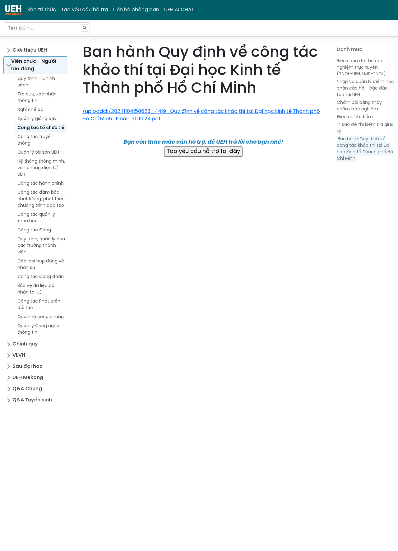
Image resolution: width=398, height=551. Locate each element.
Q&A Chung (27, 388)
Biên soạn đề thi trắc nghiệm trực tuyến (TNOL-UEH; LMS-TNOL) (361, 67)
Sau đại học (27, 366)
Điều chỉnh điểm (355, 117)
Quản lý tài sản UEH (38, 152)
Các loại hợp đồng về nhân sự (40, 264)
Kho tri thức (41, 9)
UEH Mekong (27, 377)
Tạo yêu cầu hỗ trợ (84, 9)
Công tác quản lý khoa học (36, 218)
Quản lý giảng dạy (37, 119)
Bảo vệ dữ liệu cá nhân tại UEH (35, 289)
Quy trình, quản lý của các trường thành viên (41, 246)
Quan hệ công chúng (40, 317)
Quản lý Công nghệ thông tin (38, 329)
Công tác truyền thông (35, 140)
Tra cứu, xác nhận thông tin (37, 97)
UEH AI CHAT (179, 9)
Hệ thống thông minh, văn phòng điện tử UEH (41, 168)
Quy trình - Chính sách (36, 82)
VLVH (18, 355)
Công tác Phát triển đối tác (38, 304)
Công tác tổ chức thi (40, 128)
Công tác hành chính (40, 183)
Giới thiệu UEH (29, 50)
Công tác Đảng (34, 230)
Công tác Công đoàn (40, 277)
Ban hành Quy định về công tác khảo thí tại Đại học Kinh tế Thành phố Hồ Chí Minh (365, 149)
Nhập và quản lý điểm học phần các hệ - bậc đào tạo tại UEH (365, 88)
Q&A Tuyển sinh (32, 400)
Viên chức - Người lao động (33, 65)
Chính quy (25, 344)
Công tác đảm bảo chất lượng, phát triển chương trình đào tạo (41, 199)
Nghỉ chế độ (30, 110)
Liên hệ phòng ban (136, 9)
